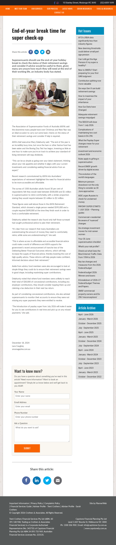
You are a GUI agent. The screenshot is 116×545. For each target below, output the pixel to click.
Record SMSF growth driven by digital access (88, 168)
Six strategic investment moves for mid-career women (89, 231)
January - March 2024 (88, 354)
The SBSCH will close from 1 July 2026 (87, 123)
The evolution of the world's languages (87, 175)
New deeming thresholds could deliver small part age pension (89, 51)
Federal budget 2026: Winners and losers (87, 274)
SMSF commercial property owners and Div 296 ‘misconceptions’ (89, 294)
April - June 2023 (86, 368)
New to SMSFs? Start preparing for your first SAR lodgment (88, 73)
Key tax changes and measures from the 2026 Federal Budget (89, 265)
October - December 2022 (89, 377)
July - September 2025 (88, 328)
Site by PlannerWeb (98, 503)
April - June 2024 (86, 350)
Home (8, 8)
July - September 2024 (88, 346)
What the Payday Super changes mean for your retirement (88, 143)
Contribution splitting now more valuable (89, 82)
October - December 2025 (89, 323)
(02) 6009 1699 (107, 3)
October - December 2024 (89, 341)
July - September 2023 (88, 363)
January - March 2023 (88, 372)
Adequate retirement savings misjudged (87, 116)
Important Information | (20, 503)
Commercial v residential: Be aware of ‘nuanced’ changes (89, 220)
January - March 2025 (88, 337)
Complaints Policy (52, 503)
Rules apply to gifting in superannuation (88, 160)
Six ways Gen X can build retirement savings (89, 90)
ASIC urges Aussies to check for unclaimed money (88, 199)
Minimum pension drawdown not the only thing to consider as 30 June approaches (88, 186)
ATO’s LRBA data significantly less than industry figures (87, 40)
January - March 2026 (88, 319)
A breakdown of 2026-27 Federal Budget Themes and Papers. (89, 283)
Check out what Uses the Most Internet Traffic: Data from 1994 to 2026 (90, 254)
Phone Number (21, 413)
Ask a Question (21, 423)
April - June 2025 (86, 332)
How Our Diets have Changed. (87, 108)
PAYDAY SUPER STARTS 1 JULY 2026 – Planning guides (89, 209)
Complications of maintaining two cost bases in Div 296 (87, 132)
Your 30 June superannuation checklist (89, 240)
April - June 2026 (86, 314)
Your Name (19, 392)
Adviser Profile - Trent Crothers (46, 507)
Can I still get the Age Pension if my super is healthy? (88, 62)
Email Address (20, 402)
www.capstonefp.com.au (96, 529)
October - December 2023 (89, 359)
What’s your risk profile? (88, 246)
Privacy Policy (37, 503)
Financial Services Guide (20, 507)
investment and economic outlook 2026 (90, 152)
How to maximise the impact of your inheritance (87, 99)
